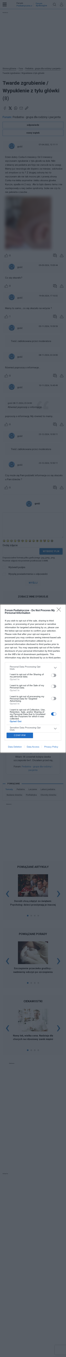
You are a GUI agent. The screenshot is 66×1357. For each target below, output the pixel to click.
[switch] (53, 675)
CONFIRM (20, 735)
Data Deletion (15, 746)
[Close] (60, 611)
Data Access (33, 746)
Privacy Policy (51, 746)
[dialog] (33, 678)
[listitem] (33, 668)
